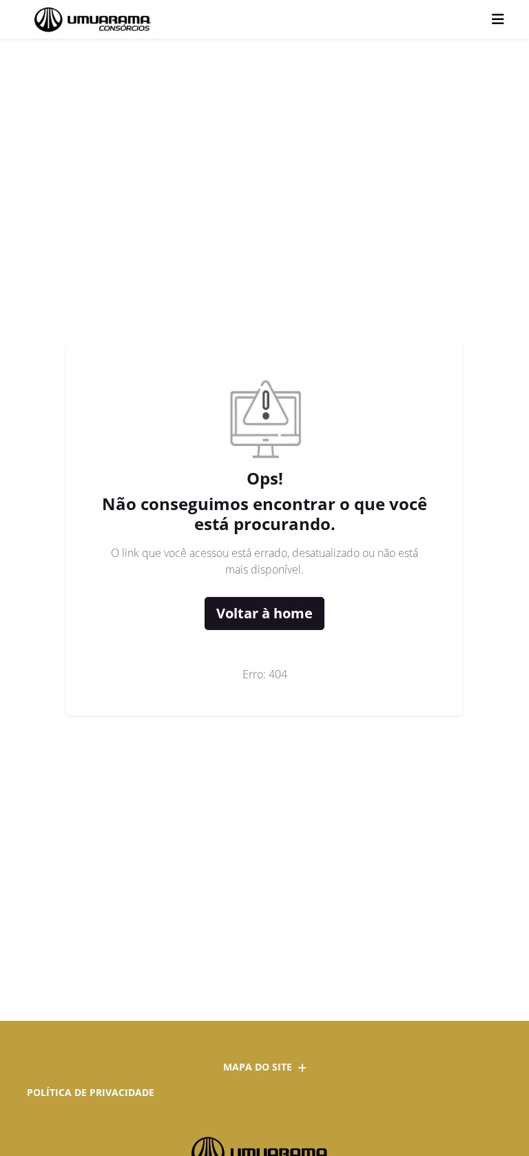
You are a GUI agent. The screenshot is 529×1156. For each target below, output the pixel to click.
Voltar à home (264, 613)
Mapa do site (257, 1066)
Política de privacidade (90, 1092)
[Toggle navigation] (498, 19)
